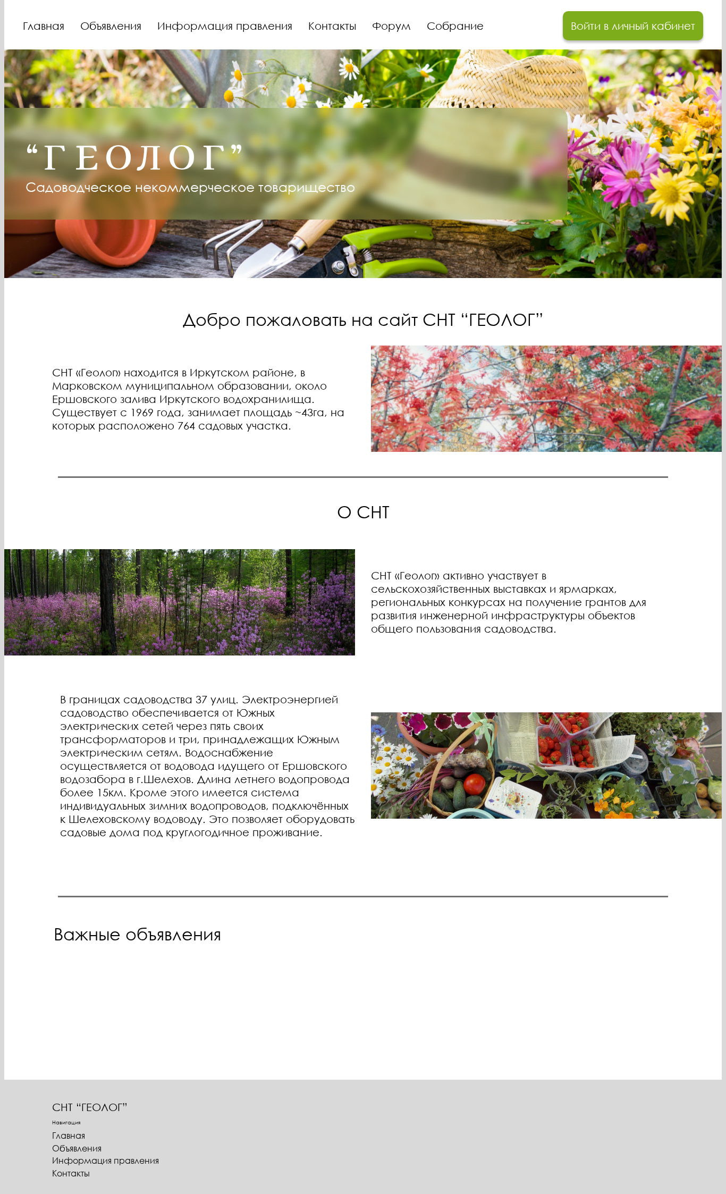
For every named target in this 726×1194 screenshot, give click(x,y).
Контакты (332, 25)
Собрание (455, 25)
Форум (391, 25)
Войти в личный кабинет (633, 25)
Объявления (110, 25)
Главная (43, 25)
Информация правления (224, 25)
